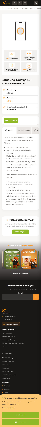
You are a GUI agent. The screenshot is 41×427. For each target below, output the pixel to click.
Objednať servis (11, 120)
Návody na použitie (7, 371)
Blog (3, 346)
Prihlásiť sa (36, 297)
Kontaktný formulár (12, 324)
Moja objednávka (7, 353)
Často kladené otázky (8, 361)
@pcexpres (27, 246)
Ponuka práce (6, 378)
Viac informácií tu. (8, 408)
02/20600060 (8, 319)
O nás (3, 350)
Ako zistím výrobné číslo (9, 375)
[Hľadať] (14, 3)
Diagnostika (5, 368)
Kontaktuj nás (20, 232)
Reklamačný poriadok (8, 336)
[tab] (9, 130)
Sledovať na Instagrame (20, 273)
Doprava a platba (7, 333)
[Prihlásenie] (20, 3)
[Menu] (25, 3)
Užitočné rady (6, 364)
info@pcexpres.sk (9, 316)
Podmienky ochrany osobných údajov (13, 343)
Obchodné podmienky (8, 340)
